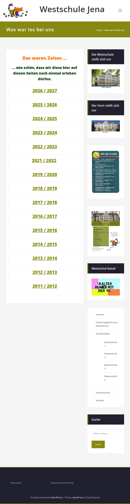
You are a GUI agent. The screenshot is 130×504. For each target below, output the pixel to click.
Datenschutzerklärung (62, 482)
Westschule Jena (72, 9)
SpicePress (77, 497)
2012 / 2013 (44, 272)
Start (99, 30)
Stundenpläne (103, 333)
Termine (100, 314)
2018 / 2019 (44, 188)
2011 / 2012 (44, 286)
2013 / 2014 (44, 258)
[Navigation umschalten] (120, 10)
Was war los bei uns (114, 30)
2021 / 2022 (44, 160)
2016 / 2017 (44, 216)
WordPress (56, 497)
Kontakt (100, 400)
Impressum (16, 482)
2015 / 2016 (44, 230)
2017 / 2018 (44, 202)
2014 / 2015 (44, 244)
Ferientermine (103, 392)
